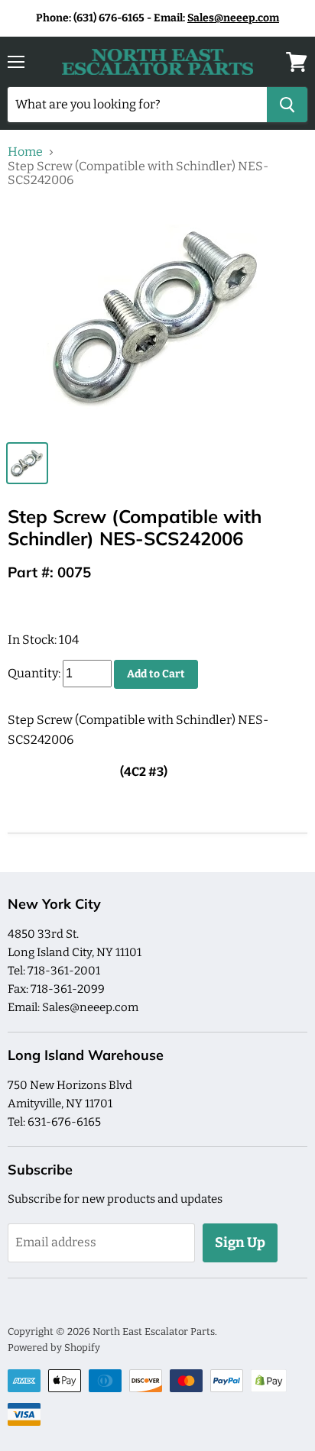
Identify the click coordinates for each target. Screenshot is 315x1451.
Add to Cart (156, 673)
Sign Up (240, 1242)
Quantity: (34, 673)
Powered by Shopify (54, 1347)
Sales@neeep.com (233, 17)
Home (25, 152)
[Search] (287, 104)
